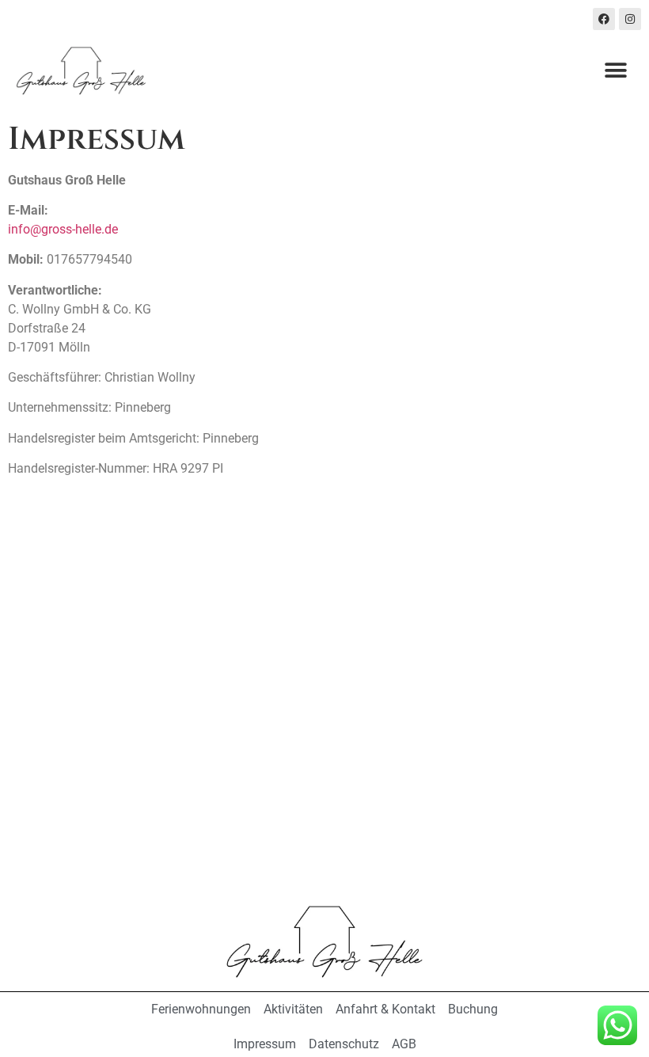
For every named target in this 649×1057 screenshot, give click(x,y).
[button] (615, 71)
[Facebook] (604, 19)
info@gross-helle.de (63, 229)
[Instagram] (630, 19)
